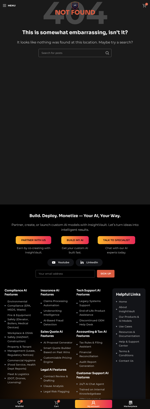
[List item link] (129, 302)
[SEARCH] (107, 53)
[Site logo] (75, 5)
